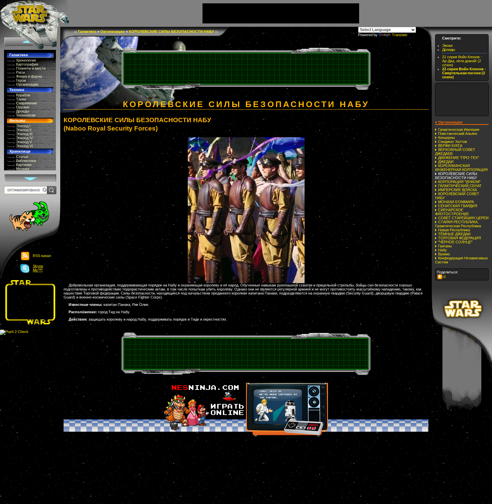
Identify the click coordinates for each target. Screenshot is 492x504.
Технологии (25, 115)
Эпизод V (24, 142)
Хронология (26, 60)
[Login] (25, 217)
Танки (21, 99)
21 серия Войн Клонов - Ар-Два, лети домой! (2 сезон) (462, 61)
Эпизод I (23, 126)
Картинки (23, 165)
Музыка (22, 169)
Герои (21, 80)
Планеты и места (31, 68)
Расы (20, 72)
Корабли (23, 95)
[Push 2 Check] (14, 332)
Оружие (22, 107)
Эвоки (447, 46)
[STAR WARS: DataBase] (34, 13)
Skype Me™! (38, 268)
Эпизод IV (24, 138)
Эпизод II (23, 130)
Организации (27, 84)
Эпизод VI (24, 146)
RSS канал (42, 256)
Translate (399, 35)
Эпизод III (24, 134)
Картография (27, 64)
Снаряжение (26, 103)
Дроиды (22, 111)
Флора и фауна (29, 76)
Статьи (22, 157)
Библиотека (26, 161)
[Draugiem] (440, 276)
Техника (16, 90)
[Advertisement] (28, 302)
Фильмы (17, 120)
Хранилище (19, 151)
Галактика (18, 55)
